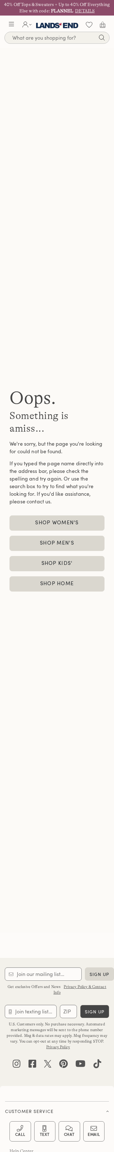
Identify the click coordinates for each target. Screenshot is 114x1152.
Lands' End (57, 24)
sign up (100, 974)
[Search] (101, 38)
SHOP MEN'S (57, 542)
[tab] (57, 1109)
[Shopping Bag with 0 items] (103, 25)
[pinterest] (63, 1065)
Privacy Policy (58, 1047)
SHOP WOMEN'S (57, 522)
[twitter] (47, 1065)
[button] (11, 25)
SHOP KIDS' (57, 563)
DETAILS (85, 11)
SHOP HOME (57, 583)
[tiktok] (97, 1065)
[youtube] (80, 1065)
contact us (38, 501)
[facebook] (32, 1065)
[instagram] (17, 1065)
